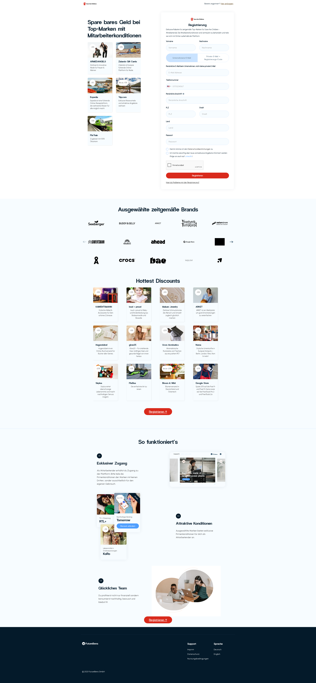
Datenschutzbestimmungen (199, 149)
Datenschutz (193, 654)
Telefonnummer (172, 80)
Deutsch (218, 649)
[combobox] (197, 86)
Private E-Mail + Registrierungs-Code (213, 57)
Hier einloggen (227, 3)
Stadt (201, 108)
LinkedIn (188, 156)
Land (168, 121)
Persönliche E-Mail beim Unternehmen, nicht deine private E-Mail (190, 66)
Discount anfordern (127, 526)
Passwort (169, 135)
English (217, 654)
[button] (84, 242)
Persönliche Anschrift (174, 94)
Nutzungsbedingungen (198, 658)
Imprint (190, 649)
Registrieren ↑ (158, 411)
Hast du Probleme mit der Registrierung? (182, 183)
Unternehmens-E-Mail (182, 58)
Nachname (203, 41)
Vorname (169, 41)
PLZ (167, 108)
